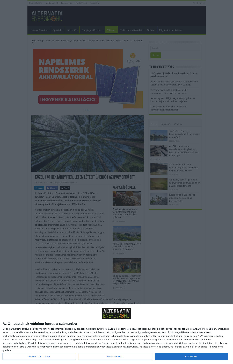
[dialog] (116, 334)
